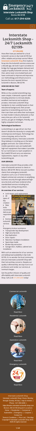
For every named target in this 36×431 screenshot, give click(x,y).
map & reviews (26, 400)
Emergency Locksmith (18, 364)
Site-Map (30, 417)
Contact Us (18, 415)
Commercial (26, 410)
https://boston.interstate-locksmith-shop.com (18, 405)
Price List (22, 417)
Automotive (8, 413)
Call (18, 428)
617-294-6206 (22, 18)
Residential (15, 410)
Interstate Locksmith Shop (12, 61)
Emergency (18, 413)
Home (7, 410)
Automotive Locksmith (18, 340)
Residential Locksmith (18, 316)
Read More (18, 312)
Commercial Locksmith (18, 291)
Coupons (28, 413)
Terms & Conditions (9, 417)
